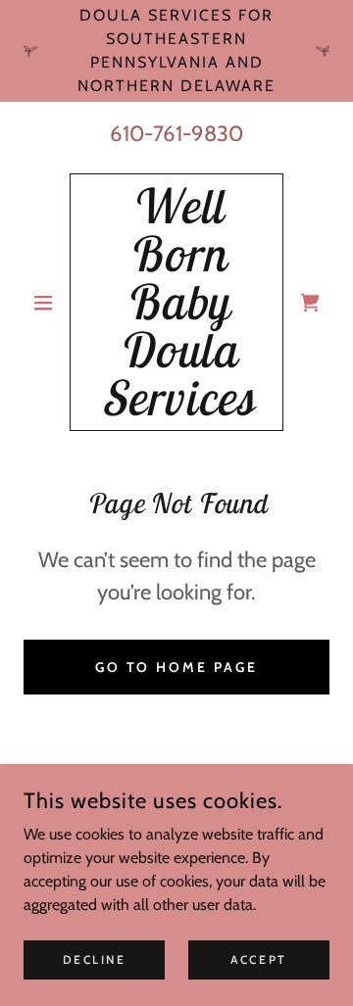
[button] (47, 302)
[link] (176, 302)
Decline (94, 959)
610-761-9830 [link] (176, 133)
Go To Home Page (177, 667)
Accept (258, 959)
